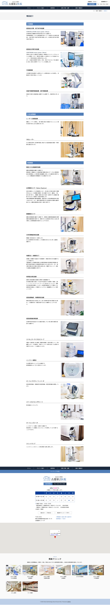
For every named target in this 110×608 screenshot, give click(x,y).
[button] (40, 8)
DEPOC (69, 601)
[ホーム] (94, 11)
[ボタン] (13, 572)
